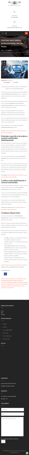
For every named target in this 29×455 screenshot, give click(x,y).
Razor (8, 223)
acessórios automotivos (9, 278)
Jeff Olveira (9, 80)
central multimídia (19, 278)
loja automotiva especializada (21, 284)
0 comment (15, 82)
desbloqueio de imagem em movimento (14, 282)
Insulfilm (5, 324)
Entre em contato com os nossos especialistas (11, 265)
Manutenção (5, 333)
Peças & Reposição (7, 336)
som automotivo (10, 287)
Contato (3, 314)
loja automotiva (11, 284)
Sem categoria (8, 50)
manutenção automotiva (6, 285)
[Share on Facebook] (5, 274)
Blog (2, 312)
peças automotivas (16, 285)
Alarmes (4, 327)
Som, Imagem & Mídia (7, 330)
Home (2, 50)
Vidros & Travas (6, 338)
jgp (18, 452)
